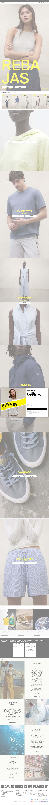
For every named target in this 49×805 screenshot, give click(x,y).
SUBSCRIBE (36, 408)
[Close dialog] (47, 389)
